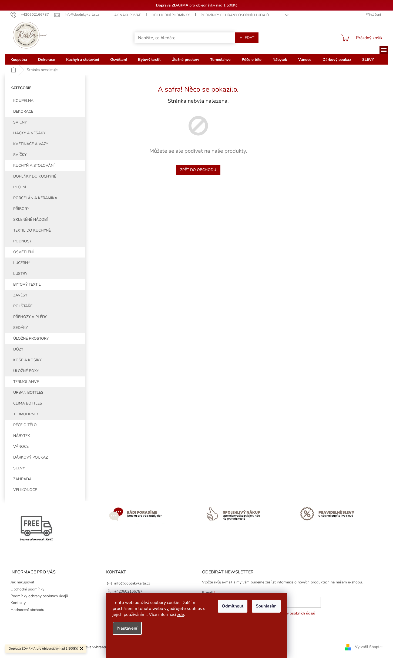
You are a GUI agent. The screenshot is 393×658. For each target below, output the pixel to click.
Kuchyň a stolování (34, 165)
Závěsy (20, 295)
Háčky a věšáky (29, 133)
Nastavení (127, 628)
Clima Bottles (27, 403)
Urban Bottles (28, 392)
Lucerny (21, 262)
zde (180, 614)
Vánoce (21, 446)
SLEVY (19, 468)
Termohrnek (26, 414)
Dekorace (23, 111)
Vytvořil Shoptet (369, 646)
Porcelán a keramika (35, 198)
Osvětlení (23, 252)
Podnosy (22, 241)
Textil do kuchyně (32, 230)
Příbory (21, 208)
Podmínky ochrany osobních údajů (235, 15)
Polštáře (22, 306)
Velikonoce (25, 489)
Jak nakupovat (127, 15)
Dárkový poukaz (30, 457)
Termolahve (26, 381)
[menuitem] (18, 59)
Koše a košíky (27, 360)
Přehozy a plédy (30, 316)
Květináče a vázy (30, 143)
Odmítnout (232, 606)
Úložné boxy (26, 370)
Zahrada (22, 479)
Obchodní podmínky (171, 15)
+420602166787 (128, 591)
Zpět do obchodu (198, 169)
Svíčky (19, 154)
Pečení (19, 187)
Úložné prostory (31, 338)
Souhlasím (266, 606)
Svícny (20, 122)
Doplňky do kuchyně (34, 176)
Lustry (20, 273)
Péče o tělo (25, 424)
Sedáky (20, 327)
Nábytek (21, 435)
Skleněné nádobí (30, 219)
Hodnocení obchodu (27, 609)
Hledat (247, 37)
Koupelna (23, 100)
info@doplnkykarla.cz (132, 583)
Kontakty (18, 602)
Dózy (18, 349)
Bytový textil (27, 284)
